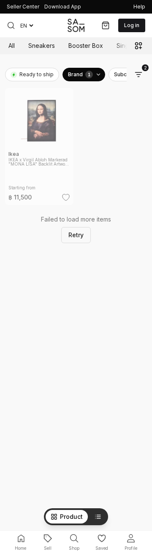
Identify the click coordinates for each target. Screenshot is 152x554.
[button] (11, 25)
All (11, 45)
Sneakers (41, 45)
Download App (62, 6)
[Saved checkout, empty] (105, 25)
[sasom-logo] (76, 25)
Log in (131, 25)
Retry (76, 234)
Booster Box (85, 45)
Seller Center (23, 6)
